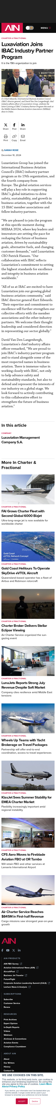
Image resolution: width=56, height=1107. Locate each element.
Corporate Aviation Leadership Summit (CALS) (25, 983)
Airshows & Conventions (15, 1039)
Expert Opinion (11, 1023)
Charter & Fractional (13, 38)
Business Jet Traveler (14, 975)
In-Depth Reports (11, 1027)
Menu (44, 28)
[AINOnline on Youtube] (7, 950)
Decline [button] (35, 1101)
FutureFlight (9, 979)
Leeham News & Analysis (15, 987)
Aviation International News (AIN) (19, 967)
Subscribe (8, 999)
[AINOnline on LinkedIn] (19, 950)
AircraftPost (9, 971)
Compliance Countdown (15, 1046)
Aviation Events (11, 1043)
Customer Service (12, 1003)
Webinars (8, 1035)
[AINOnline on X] (13, 950)
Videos (7, 1031)
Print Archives (10, 1019)
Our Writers (9, 1063)
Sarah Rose (11, 150)
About (6, 1059)
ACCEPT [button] (21, 1101)
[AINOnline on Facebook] (2, 950)
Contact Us (9, 1070)
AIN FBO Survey (11, 964)
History (7, 1067)
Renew (7, 1007)
